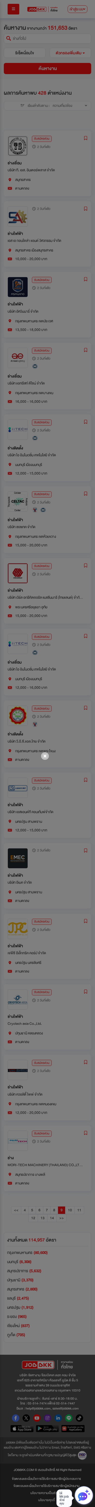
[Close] (45, 756)
